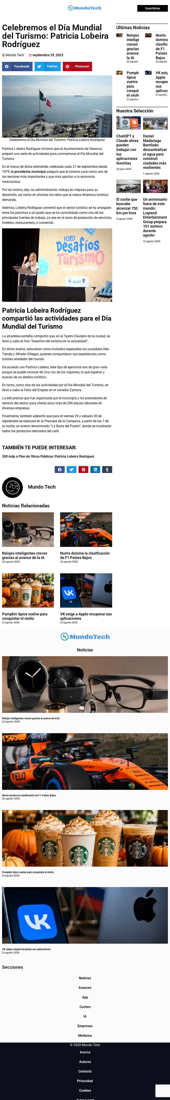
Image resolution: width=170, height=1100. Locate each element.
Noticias (85, 978)
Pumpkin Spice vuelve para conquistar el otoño (24, 616)
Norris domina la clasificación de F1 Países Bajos (85, 555)
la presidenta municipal (28, 172)
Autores (85, 1062)
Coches (85, 1007)
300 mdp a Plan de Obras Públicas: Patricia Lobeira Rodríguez (48, 456)
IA (85, 1016)
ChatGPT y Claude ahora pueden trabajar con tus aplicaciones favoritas (127, 149)
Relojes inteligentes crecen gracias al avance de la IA (24, 555)
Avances (85, 988)
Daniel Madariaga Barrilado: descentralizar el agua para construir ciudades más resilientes (155, 152)
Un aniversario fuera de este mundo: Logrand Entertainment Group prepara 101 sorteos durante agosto (155, 217)
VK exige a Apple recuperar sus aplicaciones (26, 949)
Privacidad (85, 1081)
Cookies (85, 1091)
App (85, 997)
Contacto (85, 1071)
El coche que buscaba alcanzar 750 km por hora (127, 206)
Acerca (85, 1052)
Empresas (85, 1026)
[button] (17, 66)
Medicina (85, 1036)
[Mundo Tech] (84, 8)
